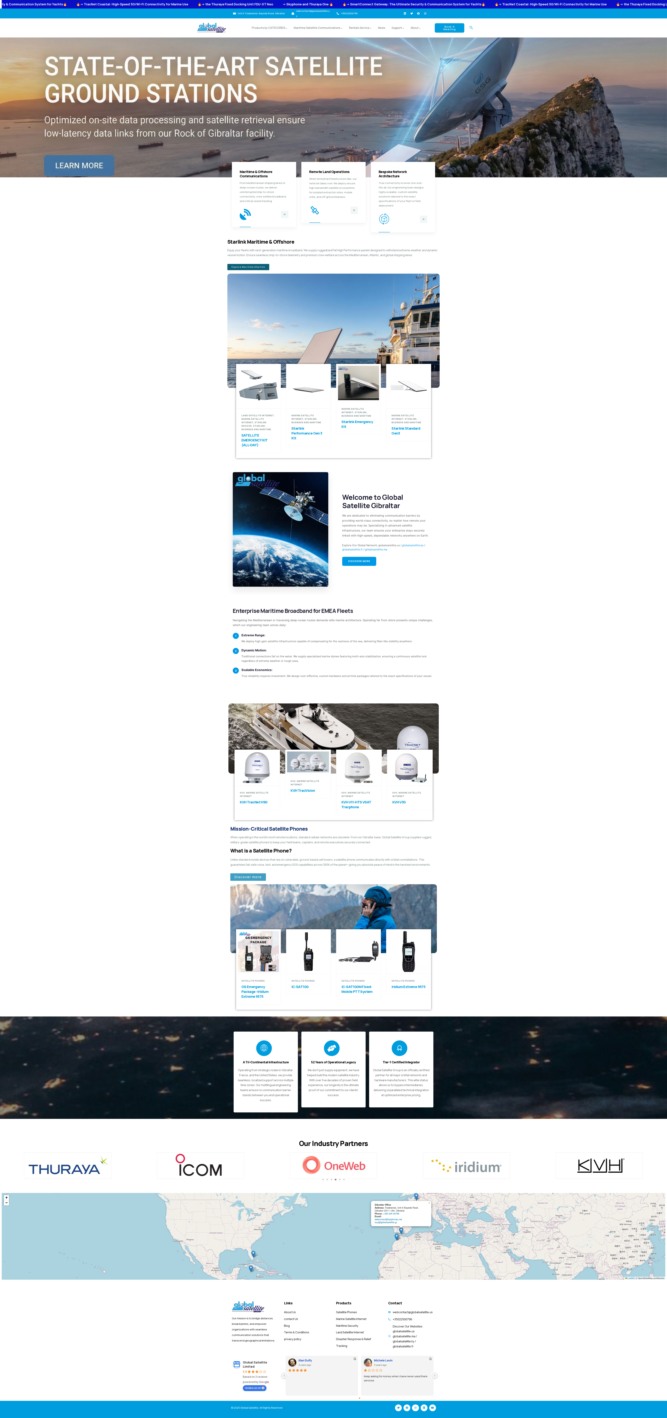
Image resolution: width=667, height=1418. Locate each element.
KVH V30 (399, 802)
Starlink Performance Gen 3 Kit (306, 433)
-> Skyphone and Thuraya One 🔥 (414, 4)
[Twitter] (411, 13)
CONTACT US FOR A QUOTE (360, 395)
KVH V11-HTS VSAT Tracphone (356, 804)
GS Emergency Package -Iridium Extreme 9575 (255, 991)
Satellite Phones (253, 980)
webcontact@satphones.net (388, 1219)
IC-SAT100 (300, 986)
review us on (253, 1388)
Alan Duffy (305, 1360)
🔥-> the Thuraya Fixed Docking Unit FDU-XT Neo (342, 4)
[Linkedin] (405, 13)
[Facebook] (418, 13)
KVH (242, 792)
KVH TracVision (303, 790)
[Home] (212, 28)
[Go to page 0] (359, 1398)
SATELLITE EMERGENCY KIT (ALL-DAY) (254, 440)
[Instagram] (425, 13)
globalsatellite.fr (352, 549)
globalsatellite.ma (376, 549)
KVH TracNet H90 (253, 802)
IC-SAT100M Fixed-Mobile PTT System (357, 989)
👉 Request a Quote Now (310, 402)
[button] (471, 27)
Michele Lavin (383, 1360)
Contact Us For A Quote (260, 402)
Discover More (359, 561)
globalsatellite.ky (412, 545)
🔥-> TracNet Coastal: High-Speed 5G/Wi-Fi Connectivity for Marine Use (239, 4)
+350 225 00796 (391, 1213)
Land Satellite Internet (257, 415)
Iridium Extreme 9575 (408, 986)
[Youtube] (432, 1407)
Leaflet (630, 1278)
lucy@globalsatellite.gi (386, 1222)
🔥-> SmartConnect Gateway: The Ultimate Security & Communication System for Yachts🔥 (102, 4)
